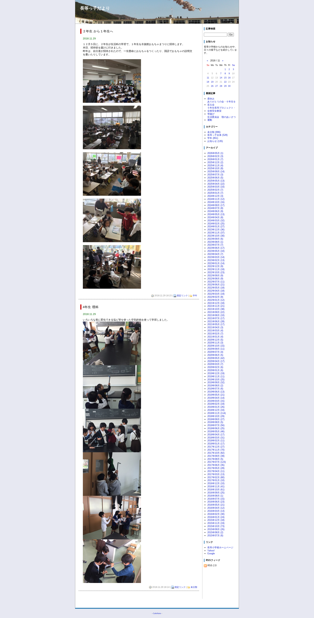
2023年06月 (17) (215, 248)
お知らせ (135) (215, 141)
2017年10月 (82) (215, 453)
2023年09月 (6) (215, 238)
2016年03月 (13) (215, 511)
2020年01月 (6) (215, 370)
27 (216, 86)
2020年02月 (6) (215, 367)
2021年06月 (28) (215, 321)
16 (229, 77)
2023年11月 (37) (215, 232)
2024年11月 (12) (215, 199)
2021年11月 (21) (215, 306)
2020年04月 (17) (215, 361)
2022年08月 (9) (215, 278)
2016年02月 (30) (215, 514)
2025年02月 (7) (215, 189)
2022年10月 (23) (215, 272)
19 (212, 82)
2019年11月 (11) (215, 376)
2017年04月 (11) (215, 471)
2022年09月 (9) (215, 275)
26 (212, 86)
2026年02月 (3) (215, 156)
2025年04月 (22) (215, 183)
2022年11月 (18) (215, 269)
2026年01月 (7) (215, 159)
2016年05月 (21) (215, 504)
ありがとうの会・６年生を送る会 (221, 103)
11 (208, 77)
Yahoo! (211, 550)
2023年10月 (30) (215, 235)
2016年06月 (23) (215, 501)
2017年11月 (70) (215, 449)
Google (211, 553)
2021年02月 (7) (215, 333)
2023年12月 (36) (215, 229)
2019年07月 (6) (215, 388)
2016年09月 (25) (215, 492)
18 (208, 82)
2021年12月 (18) (215, 303)
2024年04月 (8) (215, 217)
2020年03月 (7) (215, 364)
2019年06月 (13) (215, 391)
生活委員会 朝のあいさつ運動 (221, 118)
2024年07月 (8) (215, 208)
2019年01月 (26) (215, 407)
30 (229, 86)
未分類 (194, 587)
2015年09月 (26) (215, 529)
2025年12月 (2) (215, 162)
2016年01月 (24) (215, 517)
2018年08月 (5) (215, 422)
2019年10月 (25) (215, 379)
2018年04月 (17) (215, 434)
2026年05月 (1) (215, 153)
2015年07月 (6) (215, 535)
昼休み (210, 98)
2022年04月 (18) (215, 290)
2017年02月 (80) (215, 477)
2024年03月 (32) (215, 220)
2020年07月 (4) (215, 352)
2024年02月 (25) (215, 223)
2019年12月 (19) (215, 373)
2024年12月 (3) (215, 196)
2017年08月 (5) (215, 459)
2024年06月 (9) (215, 211)
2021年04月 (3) (215, 327)
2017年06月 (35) (215, 465)
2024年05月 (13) (215, 214)
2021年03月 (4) (215, 330)
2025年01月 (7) (215, 193)
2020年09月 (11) (215, 348)
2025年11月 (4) (215, 165)
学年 (195, 295)
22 (225, 82)
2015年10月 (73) (215, 526)
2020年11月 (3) (215, 342)
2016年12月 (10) (215, 483)
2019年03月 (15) (215, 401)
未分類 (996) (213, 132)
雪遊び (210, 114)
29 (225, 86)
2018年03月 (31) (215, 437)
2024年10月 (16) (215, 202)
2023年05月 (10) (215, 251)
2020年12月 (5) (215, 339)
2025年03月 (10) (215, 186)
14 (221, 77)
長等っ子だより (95, 8)
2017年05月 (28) (215, 468)
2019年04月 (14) (215, 398)
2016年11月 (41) (215, 486)
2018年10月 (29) (215, 416)
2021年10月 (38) (215, 309)
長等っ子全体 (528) (217, 135)
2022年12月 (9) (215, 266)
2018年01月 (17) (215, 443)
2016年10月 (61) (215, 489)
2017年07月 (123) (216, 462)
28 (221, 86)
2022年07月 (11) (215, 281)
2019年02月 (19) (215, 403)
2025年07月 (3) (215, 174)
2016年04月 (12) (215, 508)
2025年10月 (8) (215, 168)
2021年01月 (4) (215, 336)
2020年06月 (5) (215, 355)
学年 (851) (212, 138)
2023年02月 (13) (215, 260)
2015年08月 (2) (215, 532)
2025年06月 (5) (215, 177)
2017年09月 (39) (215, 456)
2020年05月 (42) (215, 358)
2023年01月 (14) (215, 263)
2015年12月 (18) (215, 520)
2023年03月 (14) (215, 257)
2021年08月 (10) (215, 315)
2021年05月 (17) (215, 324)
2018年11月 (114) (216, 413)
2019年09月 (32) (215, 382)
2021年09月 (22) (215, 312)
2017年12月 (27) (215, 446)
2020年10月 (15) (215, 345)
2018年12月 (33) (215, 410)
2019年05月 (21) (215, 394)
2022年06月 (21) (215, 284)
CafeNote (157, 613)
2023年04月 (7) (215, 254)
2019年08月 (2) (215, 385)
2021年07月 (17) (215, 318)
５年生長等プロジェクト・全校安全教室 (221, 109)
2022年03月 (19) (215, 293)
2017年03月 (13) (215, 474)
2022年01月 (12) (215, 300)
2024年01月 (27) (215, 226)
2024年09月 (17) (215, 205)
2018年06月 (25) (215, 428)
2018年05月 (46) (215, 431)
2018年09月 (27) (215, 419)
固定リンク (182, 295)
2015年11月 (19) (215, 523)
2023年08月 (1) (215, 242)
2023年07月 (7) (215, 244)
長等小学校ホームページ (220, 547)
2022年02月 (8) (215, 297)
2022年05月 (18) (215, 287)
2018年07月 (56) (215, 425)
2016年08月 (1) (215, 495)
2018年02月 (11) (215, 440)
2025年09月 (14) (215, 171)
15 (225, 77)
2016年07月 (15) (215, 498)
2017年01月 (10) (215, 480)
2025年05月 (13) (215, 180)
